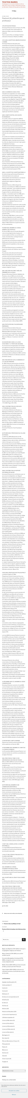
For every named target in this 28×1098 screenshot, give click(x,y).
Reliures (4, 1050)
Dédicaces (4, 994)
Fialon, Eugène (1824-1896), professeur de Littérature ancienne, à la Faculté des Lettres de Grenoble (13, 971)
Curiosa (4, 991)
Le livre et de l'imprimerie (8, 1014)
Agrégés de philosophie (8, 982)
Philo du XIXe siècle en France (13, 913)
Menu (14, 11)
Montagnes (5, 1035)
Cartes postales (6, 985)
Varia (3, 1055)
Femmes (4, 1005)
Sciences (4, 1052)
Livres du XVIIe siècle (7, 1026)
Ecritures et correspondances (9, 997)
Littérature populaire (7, 1017)
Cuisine (4, 988)
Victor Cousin (5, 1058)
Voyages (4, 1061)
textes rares (10, 2)
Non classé (5, 1038)
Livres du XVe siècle (7, 1023)
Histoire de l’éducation (7, 1011)
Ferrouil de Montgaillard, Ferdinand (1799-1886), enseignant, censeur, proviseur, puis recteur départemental (13, 960)
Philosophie (5, 1044)
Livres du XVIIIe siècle (7, 1029)
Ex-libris (4, 1002)
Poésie (4, 1047)
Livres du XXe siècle (7, 1032)
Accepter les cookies (14, 1090)
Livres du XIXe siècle (7, 1020)
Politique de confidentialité (9, 1079)
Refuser (14, 1094)
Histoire (4, 1008)
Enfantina (4, 999)
